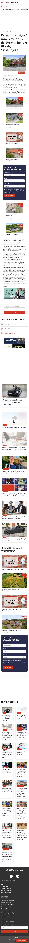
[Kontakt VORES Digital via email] (17, 876)
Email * (6, 178)
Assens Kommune (5, 911)
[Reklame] (14, 293)
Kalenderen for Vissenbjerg (7, 904)
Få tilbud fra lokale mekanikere (8, 915)
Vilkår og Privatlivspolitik (7, 888)
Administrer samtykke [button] (6, 892)
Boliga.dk (7, 286)
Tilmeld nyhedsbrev (21, 940)
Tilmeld (14, 312)
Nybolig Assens (9, 129)
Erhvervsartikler (4, 908)
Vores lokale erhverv (6, 902)
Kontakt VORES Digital (6, 890)
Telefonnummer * (8, 172)
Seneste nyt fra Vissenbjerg (7, 900)
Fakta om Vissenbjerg (6, 906)
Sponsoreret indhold (6, 917)
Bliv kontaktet (9, 196)
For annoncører (4, 886)
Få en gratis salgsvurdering (7, 913)
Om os (2, 884)
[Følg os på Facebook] (11, 876)
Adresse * (6, 183)
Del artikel (21, 72)
